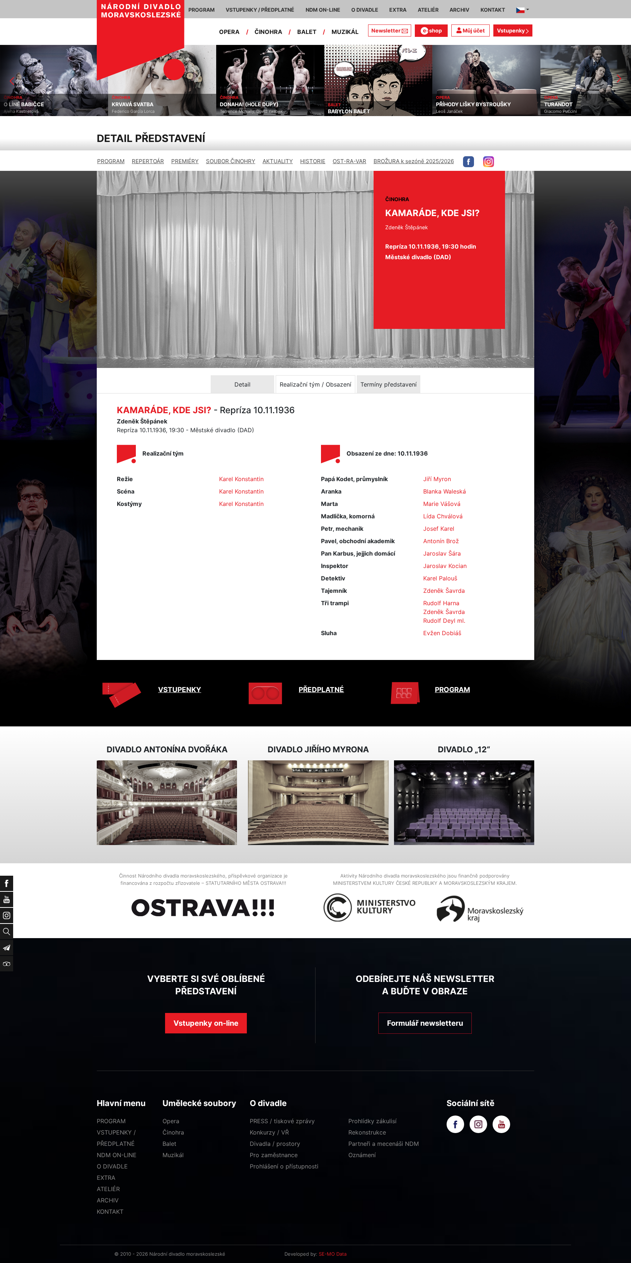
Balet (169, 1143)
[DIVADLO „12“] (464, 802)
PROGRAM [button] (201, 10)
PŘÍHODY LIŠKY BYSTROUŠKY (365, 104)
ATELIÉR (108, 1189)
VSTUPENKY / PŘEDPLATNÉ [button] (260, 10)
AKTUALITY (278, 161)
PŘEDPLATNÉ (321, 690)
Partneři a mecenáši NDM (383, 1143)
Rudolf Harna (441, 603)
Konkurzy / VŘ (269, 1132)
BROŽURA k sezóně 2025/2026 (414, 161)
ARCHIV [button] (459, 10)
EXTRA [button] (397, 10)
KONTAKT (110, 1211)
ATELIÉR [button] (428, 10)
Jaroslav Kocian (445, 565)
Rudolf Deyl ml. (444, 620)
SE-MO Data (333, 1254)
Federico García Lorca (25, 111)
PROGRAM (111, 161)
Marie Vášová (441, 503)
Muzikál (173, 1155)
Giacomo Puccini (452, 111)
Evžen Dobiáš (442, 633)
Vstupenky (511, 30)
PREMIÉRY (185, 161)
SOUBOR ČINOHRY (230, 161)
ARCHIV (108, 1200)
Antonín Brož (441, 541)
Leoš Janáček (341, 111)
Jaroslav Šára (442, 553)
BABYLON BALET (241, 111)
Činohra (173, 1132)
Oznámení (362, 1155)
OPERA (229, 31)
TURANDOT (450, 104)
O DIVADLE (112, 1166)
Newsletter (386, 30)
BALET (307, 31)
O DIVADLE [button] (364, 10)
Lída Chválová (443, 516)
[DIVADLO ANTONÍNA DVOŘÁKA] (167, 802)
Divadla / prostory (275, 1143)
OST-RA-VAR (349, 161)
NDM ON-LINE (117, 1155)
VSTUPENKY (179, 690)
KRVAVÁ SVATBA (24, 104)
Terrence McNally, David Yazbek (143, 111)
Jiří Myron (437, 479)
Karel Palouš (440, 578)
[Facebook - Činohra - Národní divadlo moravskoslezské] (468, 161)
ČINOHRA (268, 31)
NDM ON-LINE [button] (323, 10)
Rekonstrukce (367, 1132)
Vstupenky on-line (205, 1023)
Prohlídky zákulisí (372, 1121)
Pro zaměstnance (274, 1155)
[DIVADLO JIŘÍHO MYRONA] (318, 802)
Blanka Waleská (444, 491)
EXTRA (106, 1177)
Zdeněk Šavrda (444, 590)
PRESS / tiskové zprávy (282, 1121)
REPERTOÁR (148, 161)
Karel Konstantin (241, 479)
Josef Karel (438, 528)
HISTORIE (312, 161)
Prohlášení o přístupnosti (284, 1166)
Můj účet (473, 30)
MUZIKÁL (345, 31)
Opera (170, 1121)
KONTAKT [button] (493, 10)
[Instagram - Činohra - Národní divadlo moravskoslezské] (488, 161)
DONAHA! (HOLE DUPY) (141, 104)
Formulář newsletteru (425, 1023)
